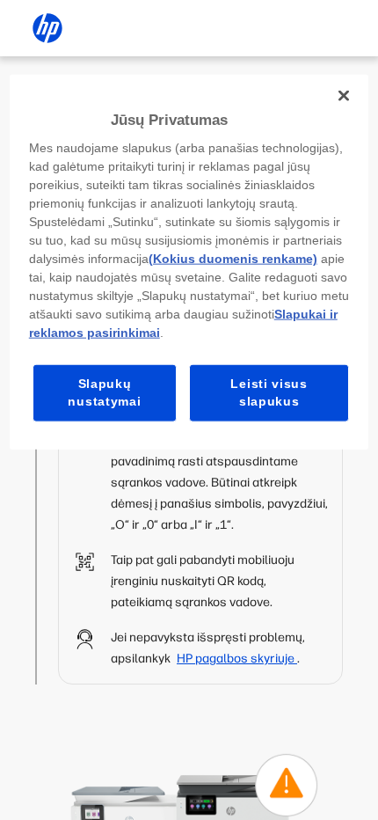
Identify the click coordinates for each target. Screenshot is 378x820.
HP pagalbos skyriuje (237, 658)
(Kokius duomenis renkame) (233, 259)
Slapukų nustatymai (104, 392)
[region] (189, 261)
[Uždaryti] (343, 95)
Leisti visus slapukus (268, 392)
